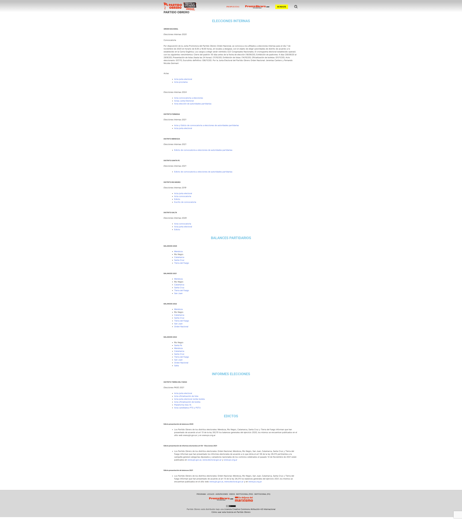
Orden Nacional (181, 326)
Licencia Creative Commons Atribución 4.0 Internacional (249, 509)
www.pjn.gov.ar (194, 460)
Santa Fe (178, 345)
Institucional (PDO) (244, 494)
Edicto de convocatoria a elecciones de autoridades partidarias (203, 171)
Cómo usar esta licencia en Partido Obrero (231, 512)
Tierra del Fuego (181, 263)
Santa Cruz (179, 260)
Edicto (177, 150)
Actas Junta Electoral (184, 101)
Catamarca (179, 257)
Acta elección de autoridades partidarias (192, 103)
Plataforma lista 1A (182, 405)
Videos (232, 494)
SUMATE (281, 7)
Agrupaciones (221, 494)
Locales (210, 494)
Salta (176, 365)
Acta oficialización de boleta (187, 402)
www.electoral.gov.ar (212, 460)
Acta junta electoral (183, 79)
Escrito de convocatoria (185, 202)
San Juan (178, 293)
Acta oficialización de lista (186, 396)
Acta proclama (181, 82)
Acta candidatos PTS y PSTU (187, 407)
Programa (201, 494)
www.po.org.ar (230, 460)
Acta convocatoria (182, 196)
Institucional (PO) (262, 494)
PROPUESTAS (232, 7)
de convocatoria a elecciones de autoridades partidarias (206, 150)
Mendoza (178, 251)
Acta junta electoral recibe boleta (189, 399)
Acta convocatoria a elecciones (188, 98)
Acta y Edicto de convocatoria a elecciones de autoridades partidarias (206, 125)
